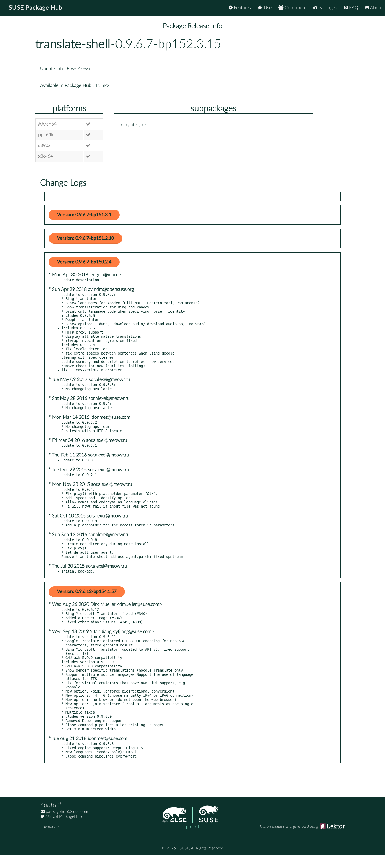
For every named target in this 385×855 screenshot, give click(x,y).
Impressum (50, 826)
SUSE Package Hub (35, 8)
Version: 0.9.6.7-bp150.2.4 (84, 262)
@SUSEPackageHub (63, 816)
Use (267, 8)
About (376, 8)
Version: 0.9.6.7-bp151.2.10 (85, 238)
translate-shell (73, 44)
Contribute (294, 8)
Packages (327, 8)
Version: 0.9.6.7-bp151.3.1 (84, 215)
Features (242, 8)
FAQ (353, 8)
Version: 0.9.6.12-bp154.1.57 (87, 591)
